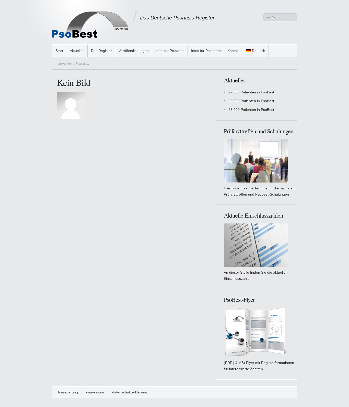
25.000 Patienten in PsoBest (251, 110)
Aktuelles (77, 51)
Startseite (65, 63)
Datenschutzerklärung (129, 392)
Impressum (95, 392)
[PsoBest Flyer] (256, 356)
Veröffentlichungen (134, 51)
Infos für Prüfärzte (169, 51)
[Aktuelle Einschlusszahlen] (256, 181)
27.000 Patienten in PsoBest (251, 92)
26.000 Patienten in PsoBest (251, 101)
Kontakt (233, 51)
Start (59, 51)
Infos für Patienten (206, 51)
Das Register (101, 51)
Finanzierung (68, 392)
